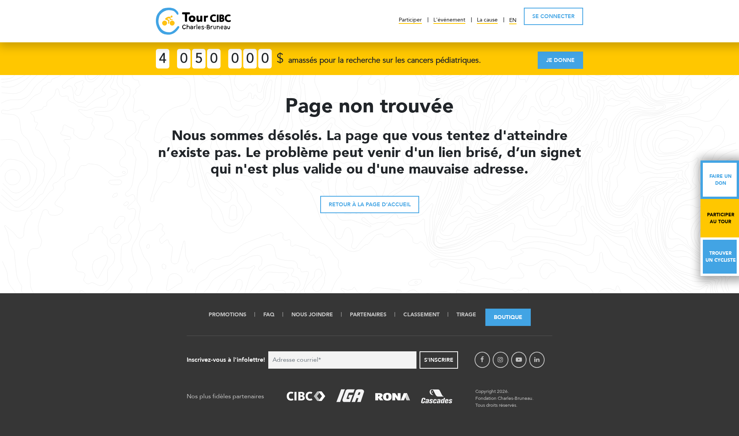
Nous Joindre (312, 314)
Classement (421, 314)
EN (513, 20)
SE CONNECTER (553, 16)
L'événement (449, 19)
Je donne (560, 60)
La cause (487, 19)
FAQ (268, 314)
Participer (410, 19)
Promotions (227, 314)
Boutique (508, 317)
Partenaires (368, 314)
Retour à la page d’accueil (370, 204)
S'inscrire (438, 360)
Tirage (466, 314)
